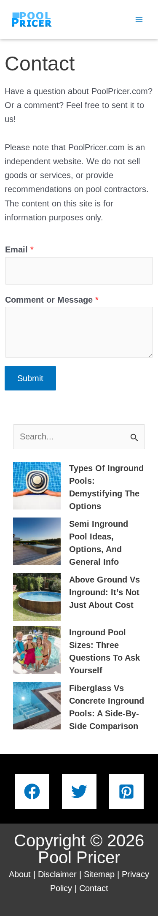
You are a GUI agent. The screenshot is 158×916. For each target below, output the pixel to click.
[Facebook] (32, 791)
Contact (93, 888)
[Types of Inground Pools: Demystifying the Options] (37, 485)
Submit (30, 378)
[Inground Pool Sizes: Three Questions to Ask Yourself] (37, 650)
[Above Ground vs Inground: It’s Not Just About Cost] (37, 597)
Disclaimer (57, 874)
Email (19, 249)
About (20, 874)
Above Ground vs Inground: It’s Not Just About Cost (104, 592)
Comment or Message (52, 299)
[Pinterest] (126, 791)
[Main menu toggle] (139, 19)
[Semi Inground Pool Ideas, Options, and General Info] (37, 541)
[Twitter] (79, 791)
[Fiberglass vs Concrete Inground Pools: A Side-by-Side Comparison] (37, 705)
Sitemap (99, 874)
